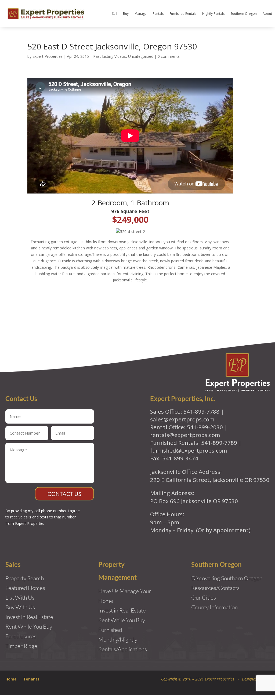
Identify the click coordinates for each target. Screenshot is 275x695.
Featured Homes (25, 587)
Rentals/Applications (122, 649)
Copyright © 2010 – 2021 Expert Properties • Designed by (212, 679)
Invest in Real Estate (122, 610)
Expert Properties (47, 56)
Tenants (31, 679)
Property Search (24, 578)
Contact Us (64, 493)
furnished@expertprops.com (188, 450)
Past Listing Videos (109, 56)
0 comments (169, 56)
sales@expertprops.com (182, 419)
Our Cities (203, 597)
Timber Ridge (21, 645)
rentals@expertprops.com (185, 435)
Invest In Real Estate (29, 616)
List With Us (19, 597)
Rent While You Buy (121, 620)
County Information (214, 607)
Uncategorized (140, 56)
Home (11, 679)
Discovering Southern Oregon (226, 578)
